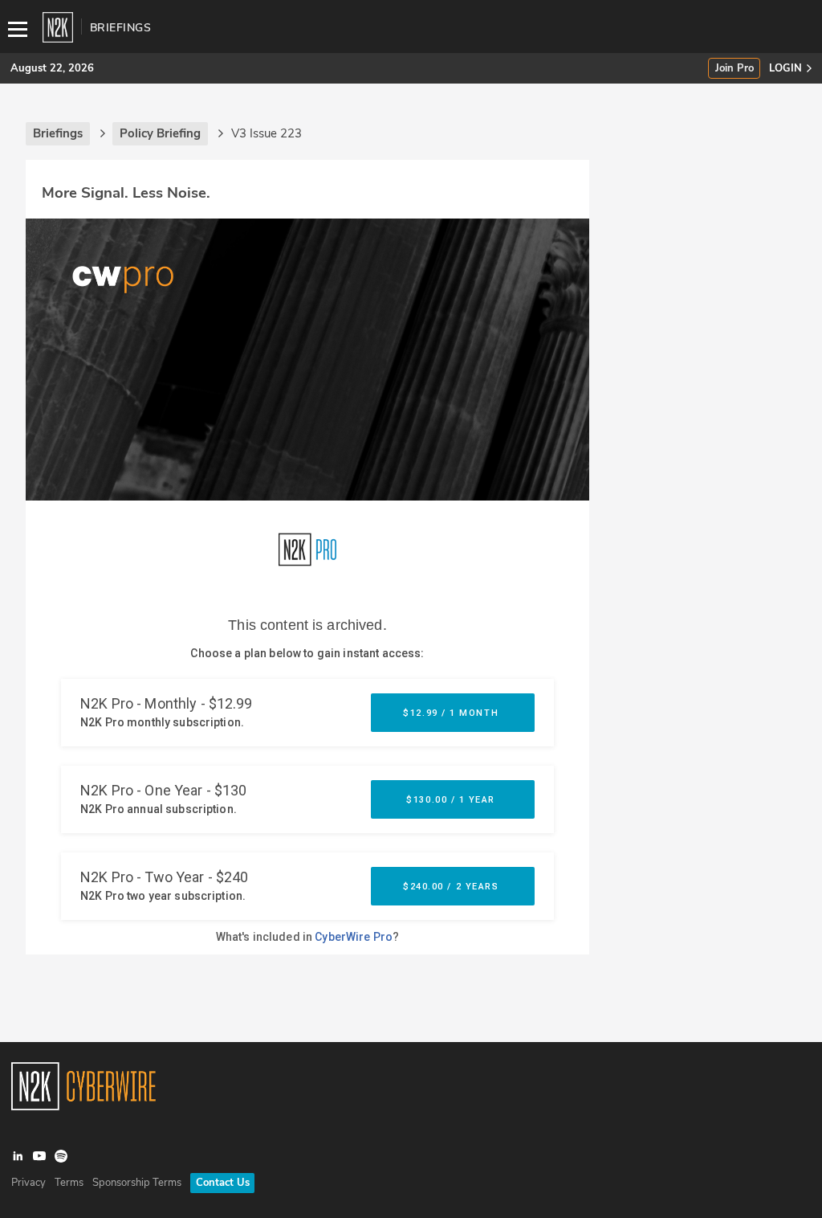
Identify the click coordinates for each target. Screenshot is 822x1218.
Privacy (28, 1182)
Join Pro (734, 68)
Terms (69, 1182)
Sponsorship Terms (136, 1182)
